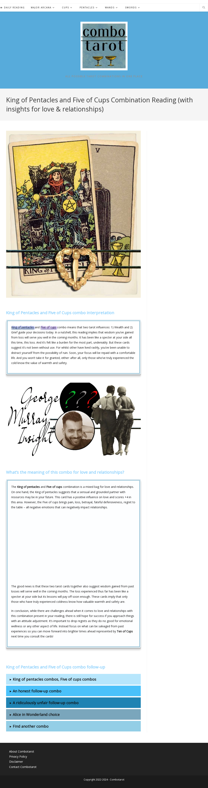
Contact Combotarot (23, 767)
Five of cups (48, 327)
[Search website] (204, 7)
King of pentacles (22, 327)
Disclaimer (16, 761)
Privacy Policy (18, 756)
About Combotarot (21, 751)
